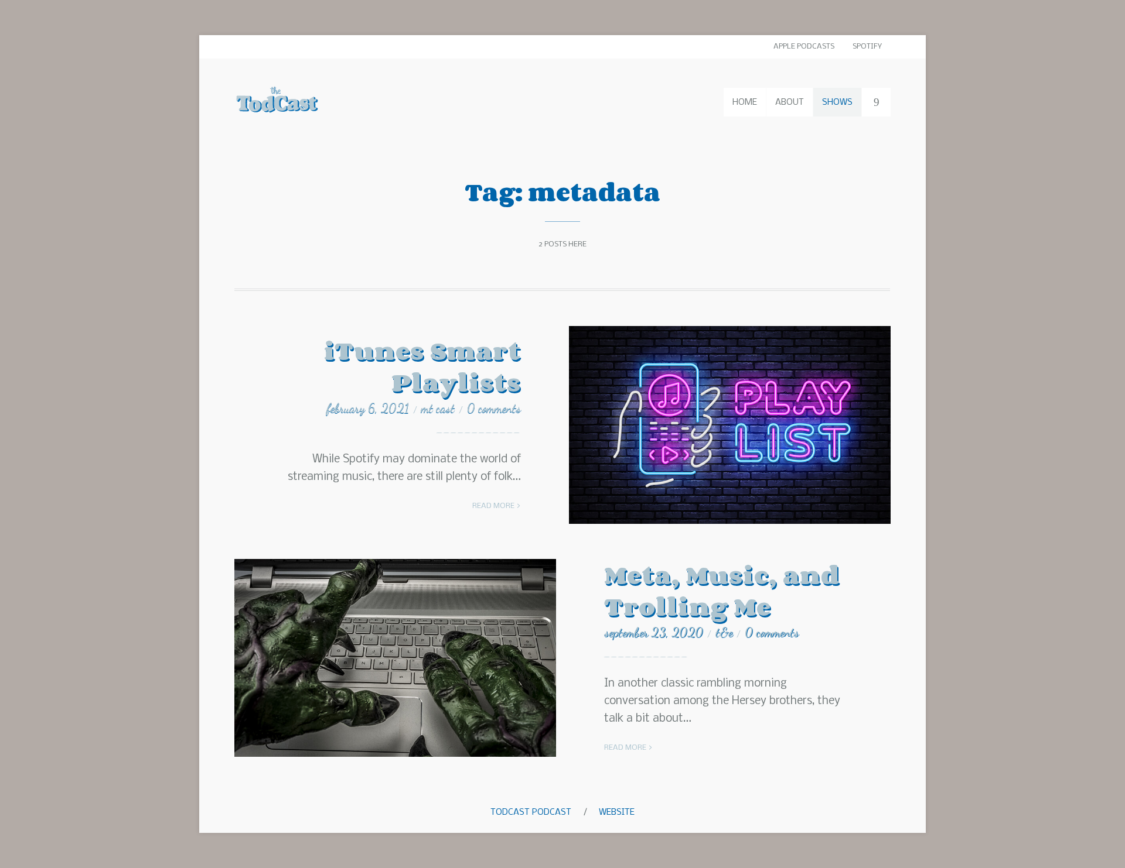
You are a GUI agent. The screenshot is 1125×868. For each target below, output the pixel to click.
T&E (723, 632)
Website (617, 812)
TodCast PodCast (530, 812)
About (789, 102)
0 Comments (494, 408)
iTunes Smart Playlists (422, 366)
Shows (837, 102)
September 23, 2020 (653, 632)
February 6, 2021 (367, 408)
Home (744, 102)
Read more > (496, 506)
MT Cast (438, 408)
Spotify (867, 46)
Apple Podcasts (803, 46)
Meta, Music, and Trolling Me (722, 590)
